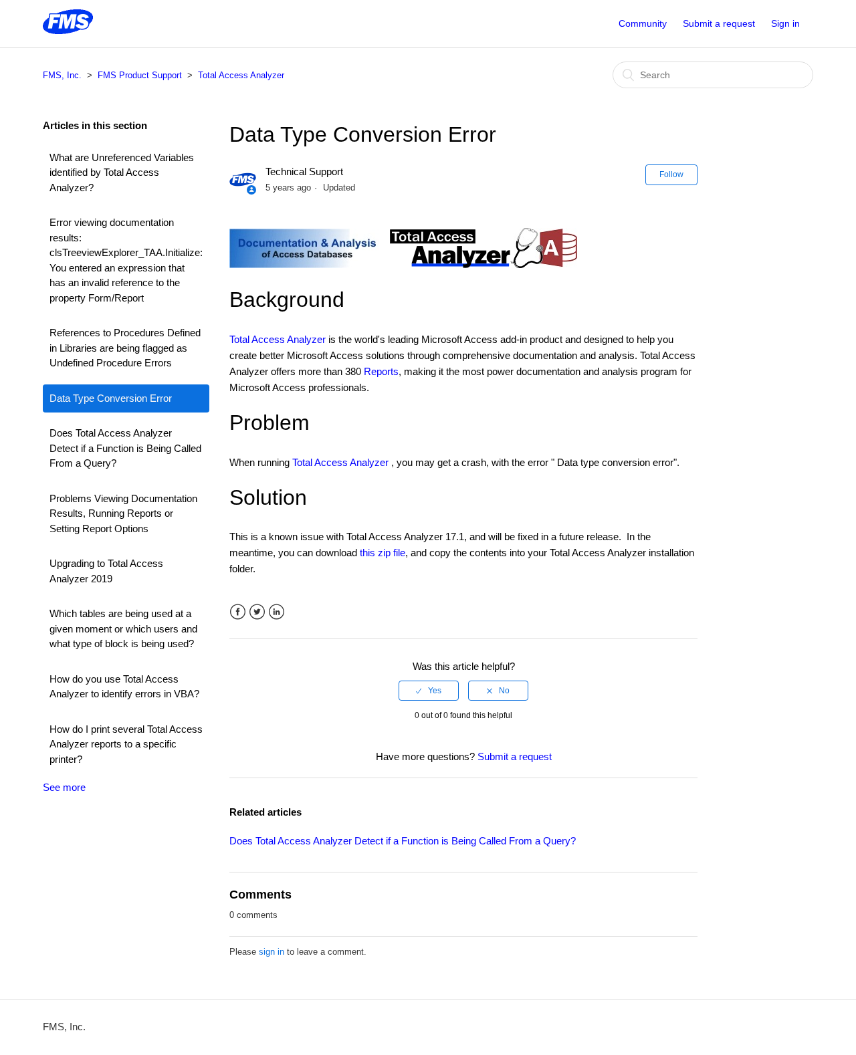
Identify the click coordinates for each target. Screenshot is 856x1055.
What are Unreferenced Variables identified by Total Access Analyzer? (121, 172)
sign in (271, 952)
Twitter (257, 612)
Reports (381, 371)
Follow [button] (671, 174)
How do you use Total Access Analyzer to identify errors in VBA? (124, 686)
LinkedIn (276, 612)
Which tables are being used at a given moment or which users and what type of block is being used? (123, 628)
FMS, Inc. (62, 75)
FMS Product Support (140, 75)
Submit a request (719, 23)
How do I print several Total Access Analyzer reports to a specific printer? (126, 744)
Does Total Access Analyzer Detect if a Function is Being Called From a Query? (125, 448)
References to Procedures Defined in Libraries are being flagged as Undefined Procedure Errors (125, 347)
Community (643, 23)
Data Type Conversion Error (110, 398)
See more (64, 787)
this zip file (382, 552)
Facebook (237, 612)
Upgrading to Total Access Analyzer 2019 (106, 571)
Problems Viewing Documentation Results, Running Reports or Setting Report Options (123, 513)
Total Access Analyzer (241, 75)
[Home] (68, 30)
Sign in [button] (785, 23)
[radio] (429, 691)
